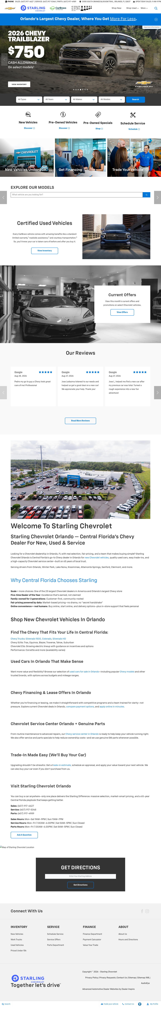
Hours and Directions (128, 940)
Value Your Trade (90, 945)
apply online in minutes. (112, 707)
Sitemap (132, 978)
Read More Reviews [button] (80, 421)
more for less (123, 19)
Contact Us (122, 978)
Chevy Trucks (18, 639)
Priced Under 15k (18, 951)
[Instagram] (147, 911)
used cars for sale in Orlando (84, 672)
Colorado (46, 639)
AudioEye (145, 983)
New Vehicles (17, 934)
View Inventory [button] (44, 251)
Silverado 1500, (34, 639)
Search (135, 100)
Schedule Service (55, 934)
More (143, 8)
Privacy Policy (91, 978)
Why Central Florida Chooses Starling (54, 580)
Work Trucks (16, 940)
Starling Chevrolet (108, 972)
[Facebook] (142, 911)
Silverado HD (59, 639)
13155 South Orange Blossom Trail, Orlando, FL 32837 (106, 2)
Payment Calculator (92, 940)
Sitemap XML (143, 978)
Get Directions (81, 885)
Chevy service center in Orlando (82, 734)
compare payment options (80, 707)
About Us (122, 934)
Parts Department (55, 945)
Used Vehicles (17, 945)
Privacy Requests (107, 978)
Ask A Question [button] (24, 835)
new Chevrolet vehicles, (97, 558)
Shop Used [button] (131, 8)
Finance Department (92, 934)
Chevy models (127, 672)
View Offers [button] (122, 312)
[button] (156, 8)
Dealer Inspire (128, 989)
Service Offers (53, 940)
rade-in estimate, (62, 765)
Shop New (116, 8)
